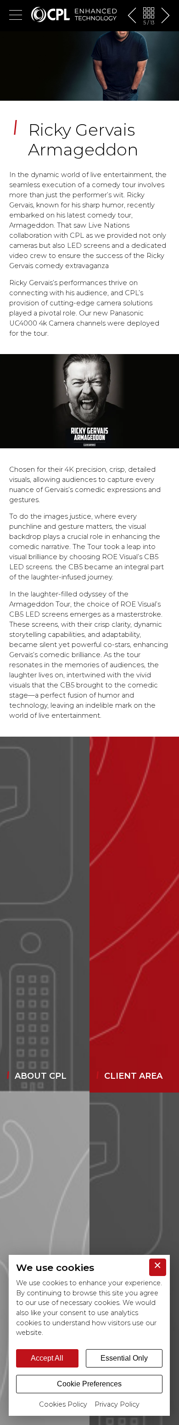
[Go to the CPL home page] (74, 15)
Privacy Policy (117, 1404)
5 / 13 (148, 23)
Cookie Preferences (89, 1384)
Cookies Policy (63, 1404)
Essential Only (124, 1358)
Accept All (47, 1358)
